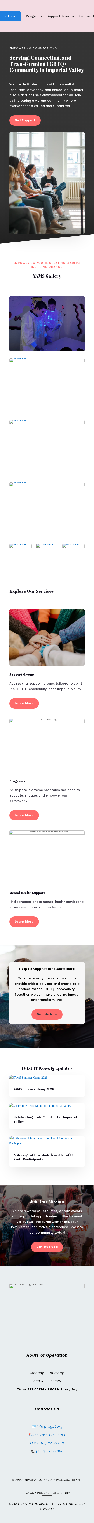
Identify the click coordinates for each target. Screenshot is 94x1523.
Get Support (25, 120)
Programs (34, 16)
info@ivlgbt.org (50, 1426)
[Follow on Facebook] (34, 1344)
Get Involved (47, 1247)
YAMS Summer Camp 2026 (34, 1089)
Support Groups (60, 16)
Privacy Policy (35, 1493)
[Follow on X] (42, 1344)
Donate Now (47, 1014)
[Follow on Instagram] (51, 1344)
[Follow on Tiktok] (60, 1344)
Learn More (24, 703)
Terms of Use (60, 1493)
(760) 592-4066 (49, 1451)
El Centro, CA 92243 (47, 1443)
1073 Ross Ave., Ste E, (49, 1435)
